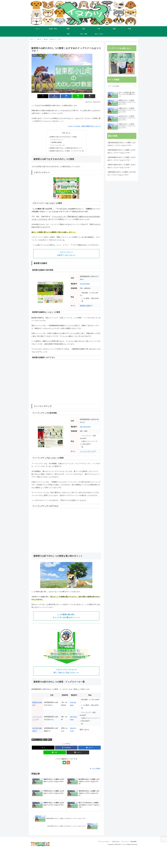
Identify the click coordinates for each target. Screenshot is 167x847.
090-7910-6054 (85, 427)
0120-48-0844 (85, 284)
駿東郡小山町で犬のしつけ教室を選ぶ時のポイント (66, 148)
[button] (89, 96)
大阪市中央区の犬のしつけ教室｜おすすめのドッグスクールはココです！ (122, 166)
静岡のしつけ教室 (37, 739)
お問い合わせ (115, 841)
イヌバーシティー (57, 139)
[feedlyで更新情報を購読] (64, 762)
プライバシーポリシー (104, 841)
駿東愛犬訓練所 (57, 142)
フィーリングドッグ (58, 145)
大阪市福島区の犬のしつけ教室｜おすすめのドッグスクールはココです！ (122, 158)
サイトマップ (125, 841)
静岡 (50, 739)
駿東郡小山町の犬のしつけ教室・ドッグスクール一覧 (67, 151)
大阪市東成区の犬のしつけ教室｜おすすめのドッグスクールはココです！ (122, 151)
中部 (46, 739)
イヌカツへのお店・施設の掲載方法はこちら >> (84, 126)
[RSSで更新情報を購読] (68, 762)
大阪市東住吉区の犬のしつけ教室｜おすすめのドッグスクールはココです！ (122, 144)
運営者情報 (133, 841)
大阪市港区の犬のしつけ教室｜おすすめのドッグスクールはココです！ (122, 173)
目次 (63, 133)
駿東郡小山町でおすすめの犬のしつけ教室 (63, 137)
